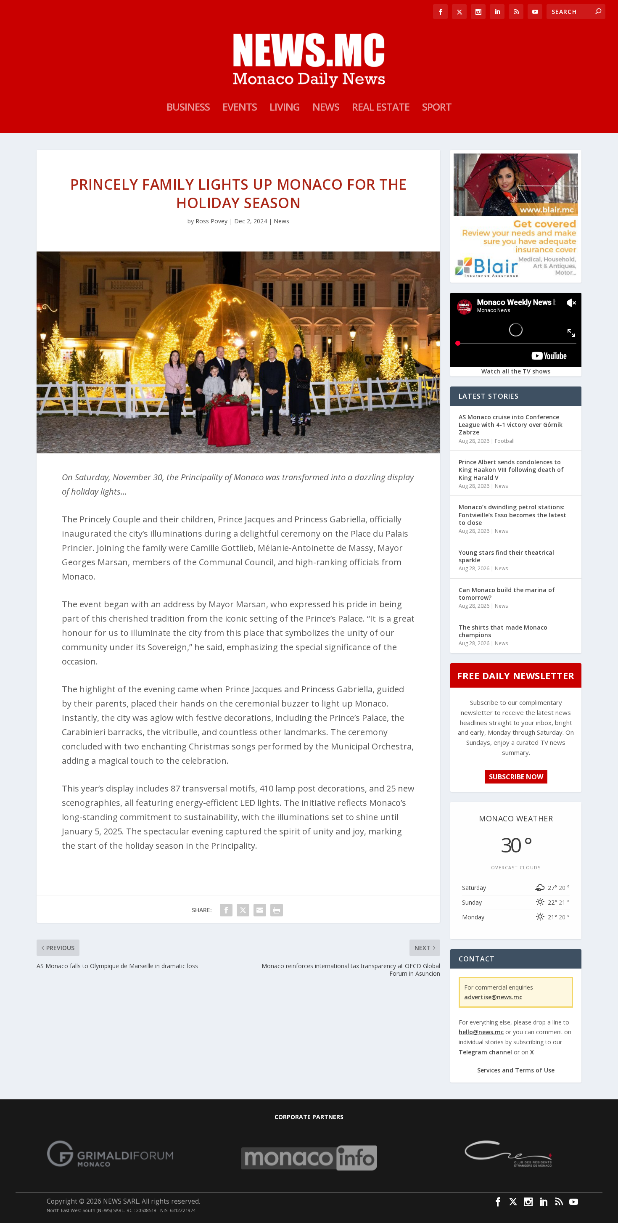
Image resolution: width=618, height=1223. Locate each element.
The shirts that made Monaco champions (503, 631)
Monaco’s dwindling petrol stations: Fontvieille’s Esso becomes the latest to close (512, 514)
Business (188, 108)
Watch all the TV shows (515, 371)
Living (284, 108)
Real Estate (380, 108)
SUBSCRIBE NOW (516, 776)
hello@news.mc (481, 1032)
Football (505, 441)
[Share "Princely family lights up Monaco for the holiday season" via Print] (276, 910)
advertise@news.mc (493, 997)
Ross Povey (211, 221)
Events (239, 108)
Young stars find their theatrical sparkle (506, 556)
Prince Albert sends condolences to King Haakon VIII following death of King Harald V (511, 469)
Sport (437, 108)
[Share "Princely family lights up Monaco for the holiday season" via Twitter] (243, 910)
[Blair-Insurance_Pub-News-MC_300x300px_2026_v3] (516, 276)
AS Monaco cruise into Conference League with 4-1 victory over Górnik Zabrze (511, 424)
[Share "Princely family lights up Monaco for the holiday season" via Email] (259, 910)
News (325, 108)
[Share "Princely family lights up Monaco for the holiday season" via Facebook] (226, 910)
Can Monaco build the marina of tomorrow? (507, 593)
